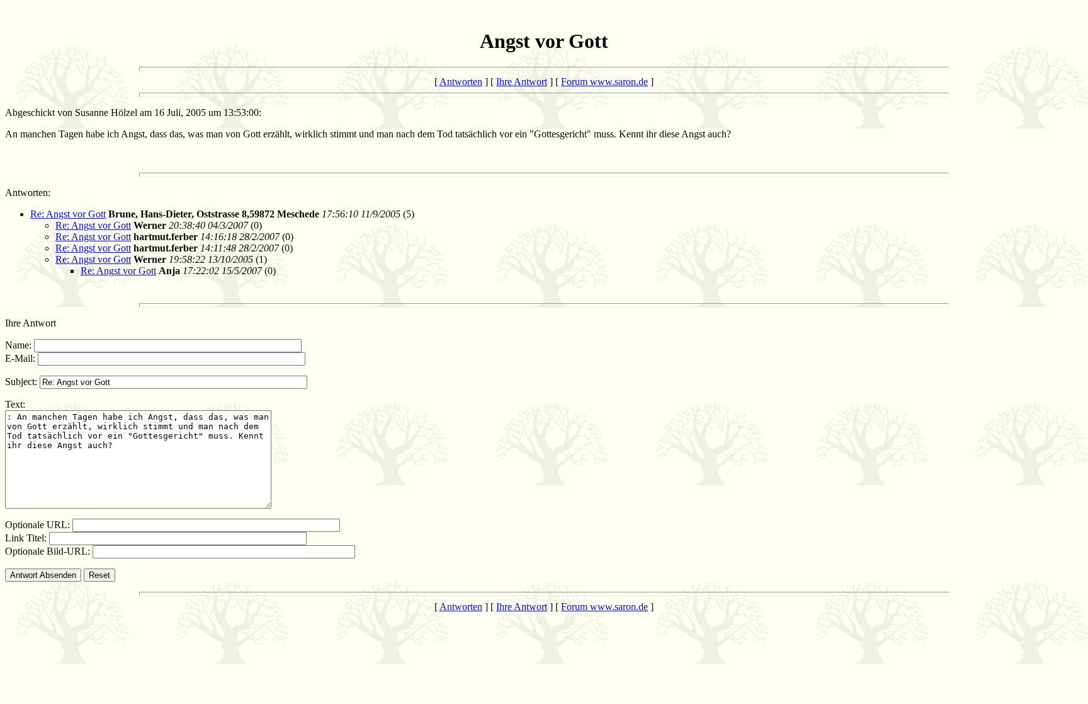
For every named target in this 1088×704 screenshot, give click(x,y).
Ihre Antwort (521, 81)
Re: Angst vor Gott (68, 214)
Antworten (460, 81)
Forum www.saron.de (604, 81)
